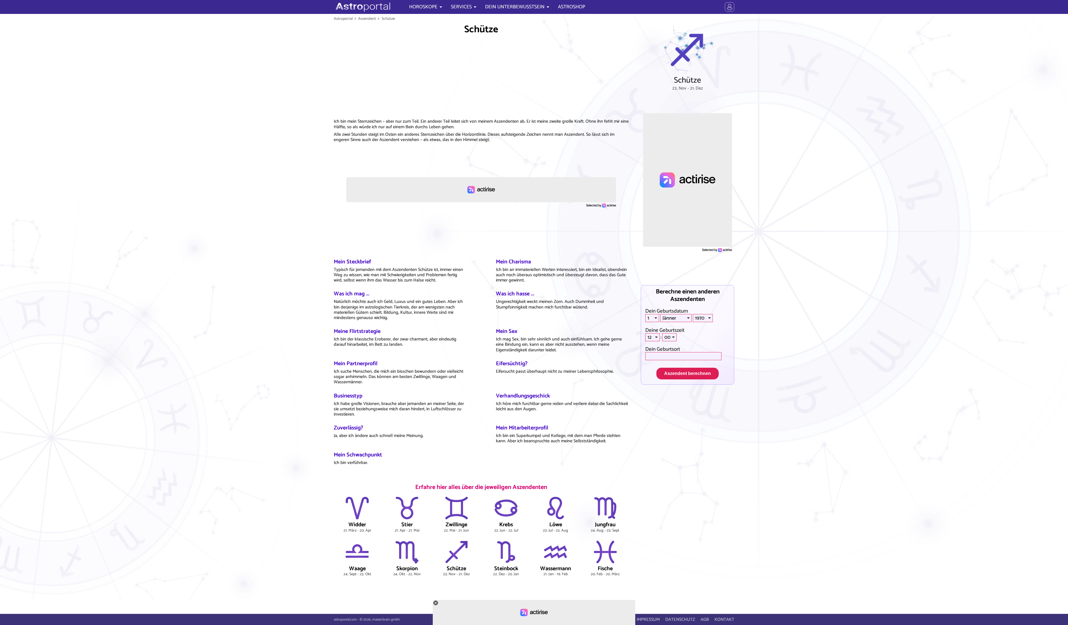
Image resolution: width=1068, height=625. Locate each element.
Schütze (388, 18)
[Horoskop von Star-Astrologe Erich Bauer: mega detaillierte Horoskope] (362, 7)
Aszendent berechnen (687, 373)
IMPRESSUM (648, 619)
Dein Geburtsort (662, 349)
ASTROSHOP (571, 7)
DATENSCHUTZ (680, 619)
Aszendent (367, 18)
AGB (705, 619)
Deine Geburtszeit (664, 330)
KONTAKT (724, 619)
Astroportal (343, 18)
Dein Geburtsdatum (666, 311)
